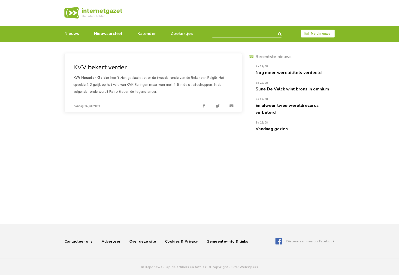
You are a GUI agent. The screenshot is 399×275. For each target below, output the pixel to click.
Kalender (146, 33)
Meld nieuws (320, 33)
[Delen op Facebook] (204, 106)
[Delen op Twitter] (218, 106)
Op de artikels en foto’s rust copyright (197, 267)
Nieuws (71, 33)
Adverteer (111, 241)
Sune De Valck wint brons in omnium (292, 89)
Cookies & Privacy (181, 241)
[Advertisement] (231, 12)
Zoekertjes (182, 33)
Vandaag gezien (272, 129)
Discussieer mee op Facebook (310, 241)
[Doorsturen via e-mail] (231, 106)
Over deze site (142, 241)
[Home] (93, 13)
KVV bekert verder (100, 67)
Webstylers (248, 267)
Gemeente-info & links (227, 241)
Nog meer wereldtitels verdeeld (289, 72)
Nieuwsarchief (108, 33)
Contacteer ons (78, 241)
